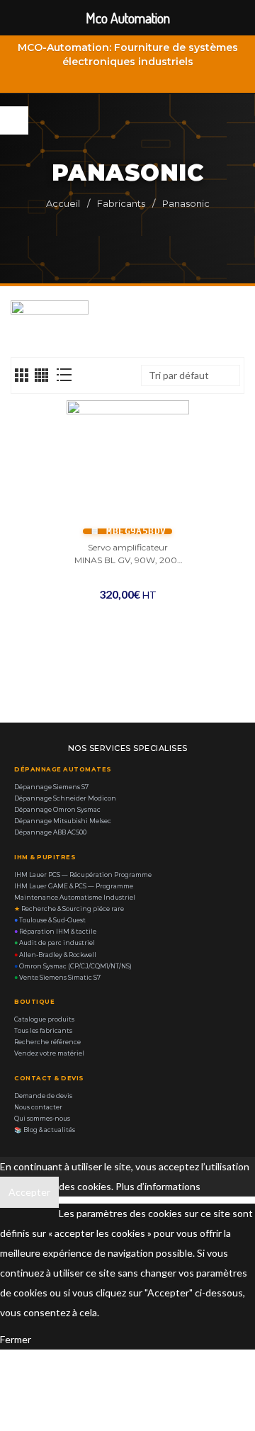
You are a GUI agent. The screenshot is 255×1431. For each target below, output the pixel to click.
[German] (198, 78)
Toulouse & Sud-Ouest (50, 920)
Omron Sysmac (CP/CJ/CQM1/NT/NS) (73, 966)
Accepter (29, 1192)
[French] (180, 78)
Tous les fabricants (43, 1030)
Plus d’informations (157, 1186)
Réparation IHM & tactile (55, 931)
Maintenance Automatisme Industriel (74, 897)
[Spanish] (216, 78)
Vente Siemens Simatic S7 (57, 977)
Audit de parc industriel (54, 942)
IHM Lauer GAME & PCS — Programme (73, 886)
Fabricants (121, 203)
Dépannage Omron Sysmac (57, 809)
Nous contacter (38, 1107)
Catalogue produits (44, 1019)
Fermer (15, 1339)
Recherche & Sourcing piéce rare (69, 908)
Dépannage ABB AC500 (50, 832)
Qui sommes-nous (42, 1118)
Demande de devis (43, 1095)
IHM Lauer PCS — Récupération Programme (83, 874)
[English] (161, 78)
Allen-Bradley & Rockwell (55, 954)
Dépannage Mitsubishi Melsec (62, 821)
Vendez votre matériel (49, 1053)
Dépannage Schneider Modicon (65, 798)
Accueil (63, 203)
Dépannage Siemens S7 (51, 787)
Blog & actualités (44, 1129)
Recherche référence (47, 1042)
